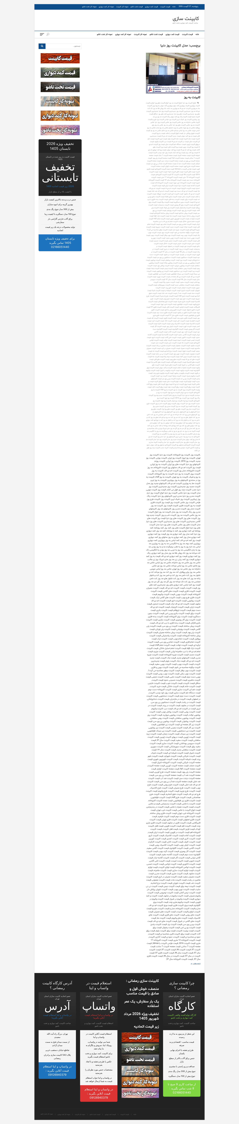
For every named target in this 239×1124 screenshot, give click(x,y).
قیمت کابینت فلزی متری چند (187, 318)
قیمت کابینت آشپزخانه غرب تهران (184, 183)
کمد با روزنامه (158, 420)
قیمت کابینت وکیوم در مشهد (184, 373)
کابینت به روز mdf (166, 390)
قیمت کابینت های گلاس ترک (160, 362)
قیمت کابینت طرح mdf (186, 296)
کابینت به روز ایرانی (186, 392)
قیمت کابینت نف (158, 351)
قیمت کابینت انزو (177, 194)
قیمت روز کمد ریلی (192, 153)
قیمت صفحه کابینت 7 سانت (168, 155)
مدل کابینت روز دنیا (163, 439)
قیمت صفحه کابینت (184, 155)
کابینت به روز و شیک (175, 395)
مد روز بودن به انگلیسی (169, 434)
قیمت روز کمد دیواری (173, 150)
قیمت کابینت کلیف (164, 324)
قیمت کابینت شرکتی (188, 288)
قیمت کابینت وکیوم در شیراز (170, 370)
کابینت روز (190, 398)
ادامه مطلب (194, 963)
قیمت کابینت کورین (189, 326)
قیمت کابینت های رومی (177, 359)
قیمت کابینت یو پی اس (188, 379)
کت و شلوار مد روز (169, 420)
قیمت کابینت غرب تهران (168, 304)
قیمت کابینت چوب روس (189, 235)
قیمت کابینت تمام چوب (168, 224)
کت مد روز (177, 417)
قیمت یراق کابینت (189, 387)
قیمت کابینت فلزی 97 (158, 307)
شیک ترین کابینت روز (176, 119)
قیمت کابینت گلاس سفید (187, 335)
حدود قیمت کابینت (189, 117)
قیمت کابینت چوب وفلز (172, 235)
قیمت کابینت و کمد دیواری (168, 368)
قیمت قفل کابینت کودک (175, 172)
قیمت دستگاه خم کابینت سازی (175, 144)
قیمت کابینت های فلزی (161, 359)
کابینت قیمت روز (191, 406)
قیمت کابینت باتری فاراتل (173, 197)
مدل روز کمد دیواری (192, 439)
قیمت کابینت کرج (158, 321)
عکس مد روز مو (156, 130)
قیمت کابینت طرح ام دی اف (169, 296)
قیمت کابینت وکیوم (186, 370)
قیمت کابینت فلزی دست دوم (166, 313)
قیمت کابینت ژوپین (163, 277)
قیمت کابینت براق (167, 202)
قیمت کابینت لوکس (170, 340)
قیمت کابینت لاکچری (188, 337)
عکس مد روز (168, 125)
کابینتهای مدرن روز (191, 415)
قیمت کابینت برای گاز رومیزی (183, 205)
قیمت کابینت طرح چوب (187, 299)
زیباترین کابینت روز (191, 119)
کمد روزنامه (175, 426)
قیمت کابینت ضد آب (184, 293)
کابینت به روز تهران (174, 392)
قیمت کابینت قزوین (170, 318)
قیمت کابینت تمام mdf (162, 219)
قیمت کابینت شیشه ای (172, 290)
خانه (174, 7)
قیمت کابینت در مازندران (188, 255)
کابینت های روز (180, 409)
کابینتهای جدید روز (179, 412)
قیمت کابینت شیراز (187, 290)
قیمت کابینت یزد (166, 376)
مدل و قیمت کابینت (160, 442)
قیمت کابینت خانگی (170, 244)
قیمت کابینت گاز (160, 326)
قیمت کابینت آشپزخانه (163, 175)
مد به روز (188, 431)
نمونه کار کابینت (122, 7)
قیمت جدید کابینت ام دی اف (171, 136)
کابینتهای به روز (191, 412)
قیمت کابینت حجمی (175, 241)
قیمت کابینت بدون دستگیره (184, 202)
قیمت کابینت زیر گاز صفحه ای (180, 277)
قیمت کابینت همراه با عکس (186, 368)
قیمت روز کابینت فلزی (175, 147)
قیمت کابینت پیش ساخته (188, 213)
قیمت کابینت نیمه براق (172, 357)
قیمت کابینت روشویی (158, 260)
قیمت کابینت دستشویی (189, 257)
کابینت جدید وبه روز (161, 395)
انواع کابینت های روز (162, 103)
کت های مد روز (156, 417)
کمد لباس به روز (155, 426)
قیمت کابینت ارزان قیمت (170, 186)
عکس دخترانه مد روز (188, 122)
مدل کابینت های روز (190, 442)
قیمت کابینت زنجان (157, 268)
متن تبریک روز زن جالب (162, 428)
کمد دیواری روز (190, 423)
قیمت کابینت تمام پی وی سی (186, 224)
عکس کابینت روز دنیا (162, 122)
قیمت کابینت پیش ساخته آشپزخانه (166, 213)
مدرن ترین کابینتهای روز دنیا (173, 437)
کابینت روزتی (181, 404)
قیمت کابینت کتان (171, 321)
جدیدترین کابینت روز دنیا (167, 111)
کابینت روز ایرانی (177, 401)
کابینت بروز (187, 390)
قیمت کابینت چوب (167, 232)
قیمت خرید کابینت (161, 139)
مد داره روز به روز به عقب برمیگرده (173, 431)
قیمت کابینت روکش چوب (165, 266)
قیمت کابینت (165, 7)
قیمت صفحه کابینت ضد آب (186, 164)
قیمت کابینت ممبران (187, 348)
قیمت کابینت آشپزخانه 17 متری (171, 177)
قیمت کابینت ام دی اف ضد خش (163, 191)
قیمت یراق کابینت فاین (159, 387)
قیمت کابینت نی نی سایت (164, 354)
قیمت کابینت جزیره (162, 227)
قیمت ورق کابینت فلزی (165, 384)
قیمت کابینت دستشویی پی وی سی (168, 257)
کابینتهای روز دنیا (167, 412)
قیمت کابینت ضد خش (169, 293)
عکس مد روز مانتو (168, 130)
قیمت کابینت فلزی (173, 307)
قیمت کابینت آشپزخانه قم (164, 183)
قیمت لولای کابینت (160, 381)
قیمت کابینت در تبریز (171, 249)
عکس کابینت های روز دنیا (181, 125)
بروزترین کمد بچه (179, 106)
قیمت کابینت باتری (188, 197)
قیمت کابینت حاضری (190, 241)
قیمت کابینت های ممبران (173, 365)
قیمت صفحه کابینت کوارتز (174, 166)
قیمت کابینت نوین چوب (181, 354)
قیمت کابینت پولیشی (174, 210)
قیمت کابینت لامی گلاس (173, 337)
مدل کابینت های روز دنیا (175, 442)
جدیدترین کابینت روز (183, 111)
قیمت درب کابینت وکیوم (163, 142)
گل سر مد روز (181, 428)
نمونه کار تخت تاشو (89, 7)
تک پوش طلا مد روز (159, 108)
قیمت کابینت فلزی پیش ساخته (175, 310)
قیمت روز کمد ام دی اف (188, 150)
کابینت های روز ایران (168, 409)
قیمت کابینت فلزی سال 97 (178, 315)
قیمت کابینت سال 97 (173, 279)
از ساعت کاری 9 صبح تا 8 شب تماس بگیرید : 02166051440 (182, 1088)
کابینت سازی (186, 19)
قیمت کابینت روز (186, 260)
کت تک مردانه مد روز (177, 415)
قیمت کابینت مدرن (162, 343)
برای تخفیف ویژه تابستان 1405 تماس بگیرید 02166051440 (60, 243)
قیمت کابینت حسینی (161, 241)
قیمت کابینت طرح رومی (171, 299)
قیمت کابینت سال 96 (188, 279)
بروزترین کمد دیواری (166, 106)
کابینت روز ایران (188, 401)
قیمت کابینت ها (157, 357)
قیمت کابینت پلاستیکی (187, 208)
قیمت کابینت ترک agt (161, 216)
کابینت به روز (192, 97)
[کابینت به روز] (173, 73)
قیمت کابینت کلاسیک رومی (180, 324)
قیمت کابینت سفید (186, 282)
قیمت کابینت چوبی (157, 235)
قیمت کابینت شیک (158, 290)
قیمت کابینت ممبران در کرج (170, 348)
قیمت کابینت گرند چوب (189, 332)
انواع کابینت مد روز (175, 103)
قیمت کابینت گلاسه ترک (170, 335)
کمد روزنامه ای (166, 426)
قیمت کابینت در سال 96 (188, 252)
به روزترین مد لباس (173, 108)
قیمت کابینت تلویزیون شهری (179, 219)
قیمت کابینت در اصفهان (176, 246)
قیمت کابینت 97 (177, 175)
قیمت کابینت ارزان (184, 186)
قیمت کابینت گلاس (174, 332)
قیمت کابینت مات (187, 343)
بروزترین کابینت (190, 106)
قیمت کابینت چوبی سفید (174, 238)
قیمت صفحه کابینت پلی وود (162, 158)
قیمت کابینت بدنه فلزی (176, 199)
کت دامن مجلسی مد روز (162, 415)
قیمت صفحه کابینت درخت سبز (172, 161)
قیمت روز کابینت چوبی (190, 147)
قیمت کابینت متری (175, 343)
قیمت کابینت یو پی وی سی (171, 379)
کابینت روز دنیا (190, 404)
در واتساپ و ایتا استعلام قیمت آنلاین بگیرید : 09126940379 (99, 1093)
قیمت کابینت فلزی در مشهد (186, 313)
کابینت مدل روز (191, 409)
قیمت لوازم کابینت (189, 381)
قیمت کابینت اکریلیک (188, 188)
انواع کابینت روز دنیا (189, 103)
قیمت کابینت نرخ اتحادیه (173, 351)
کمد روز (181, 426)
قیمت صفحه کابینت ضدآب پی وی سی (163, 164)
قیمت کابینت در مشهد (171, 255)
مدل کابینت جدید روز (178, 439)
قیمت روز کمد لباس (179, 153)
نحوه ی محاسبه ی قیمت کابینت (175, 448)
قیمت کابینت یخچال (179, 376)
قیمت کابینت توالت (190, 227)
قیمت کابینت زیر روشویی (165, 271)
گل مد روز (173, 428)
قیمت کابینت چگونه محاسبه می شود (186, 232)
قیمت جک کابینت (189, 139)
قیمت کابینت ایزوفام (164, 194)
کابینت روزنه (172, 404)
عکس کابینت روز (175, 122)
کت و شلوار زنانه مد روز (183, 420)
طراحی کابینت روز (163, 119)
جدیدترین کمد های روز (166, 114)
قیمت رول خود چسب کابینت (162, 153)
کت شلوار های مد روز (188, 417)
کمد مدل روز (191, 428)
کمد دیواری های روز (191, 426)
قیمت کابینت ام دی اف (173, 188)
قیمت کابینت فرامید (186, 307)
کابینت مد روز (180, 406)
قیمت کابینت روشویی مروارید (184, 266)
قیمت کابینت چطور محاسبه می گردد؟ (159, 230)
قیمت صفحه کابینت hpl (180, 158)
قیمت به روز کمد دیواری (189, 136)
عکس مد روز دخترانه (176, 128)
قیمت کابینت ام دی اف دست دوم (185, 191)
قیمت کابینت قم (157, 318)
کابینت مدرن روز (170, 406)
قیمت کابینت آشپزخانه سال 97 (175, 180)
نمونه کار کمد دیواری (106, 7)
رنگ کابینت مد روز (163, 117)
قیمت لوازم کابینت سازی (175, 381)
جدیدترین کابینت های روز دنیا (184, 114)
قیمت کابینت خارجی (184, 244)
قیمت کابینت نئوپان (188, 351)
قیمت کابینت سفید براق (171, 282)
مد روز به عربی (182, 434)
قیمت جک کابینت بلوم (175, 139)
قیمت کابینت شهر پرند (173, 288)
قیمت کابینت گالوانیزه (180, 329)
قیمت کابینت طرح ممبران (186, 301)
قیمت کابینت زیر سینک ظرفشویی (182, 274)
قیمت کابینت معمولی (183, 346)
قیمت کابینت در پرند (186, 249)
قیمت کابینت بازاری (191, 199)
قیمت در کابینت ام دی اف (180, 142)
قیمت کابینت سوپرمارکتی (166, 285)
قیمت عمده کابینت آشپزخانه (164, 169)
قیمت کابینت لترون (158, 337)
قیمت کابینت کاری (183, 321)
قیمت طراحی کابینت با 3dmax (185, 169)
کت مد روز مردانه (167, 417)
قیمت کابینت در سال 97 (171, 252)
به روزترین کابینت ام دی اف (189, 108)
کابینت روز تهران (166, 401)
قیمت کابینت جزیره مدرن (181, 230)
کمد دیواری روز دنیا (179, 423)
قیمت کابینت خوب (190, 246)
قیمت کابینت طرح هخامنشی (167, 301)
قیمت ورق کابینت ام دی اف (182, 384)
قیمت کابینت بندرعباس (166, 205)
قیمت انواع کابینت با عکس (174, 133)
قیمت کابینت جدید (176, 227)
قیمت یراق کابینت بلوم (175, 387)
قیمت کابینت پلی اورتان (171, 208)
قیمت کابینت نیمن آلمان (188, 357)
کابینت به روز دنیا (188, 395)
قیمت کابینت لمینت (183, 340)
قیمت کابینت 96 (189, 175)
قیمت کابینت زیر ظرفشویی (161, 274)
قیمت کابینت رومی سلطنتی (187, 268)
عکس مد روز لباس (162, 128)
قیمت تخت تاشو (137, 7)
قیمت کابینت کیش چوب (175, 326)
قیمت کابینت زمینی (170, 268)
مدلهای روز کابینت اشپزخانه (174, 445)
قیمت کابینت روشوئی (172, 260)
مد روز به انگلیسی (155, 431)
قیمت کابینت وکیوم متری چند (163, 373)
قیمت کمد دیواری (151, 7)
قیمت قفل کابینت (189, 172)
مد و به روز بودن (188, 437)
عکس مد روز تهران (189, 128)
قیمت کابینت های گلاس (178, 362)
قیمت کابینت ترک (175, 216)
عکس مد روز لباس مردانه (182, 130)
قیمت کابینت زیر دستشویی (183, 271)
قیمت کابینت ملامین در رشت (165, 346)
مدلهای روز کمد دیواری (157, 445)
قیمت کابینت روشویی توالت (173, 263)
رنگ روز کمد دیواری (177, 117)
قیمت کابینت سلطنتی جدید (184, 285)
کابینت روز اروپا (170, 398)
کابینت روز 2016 (180, 398)
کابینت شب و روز (161, 404)
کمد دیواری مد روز (166, 423)
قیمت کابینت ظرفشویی (184, 304)
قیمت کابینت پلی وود (188, 210)
